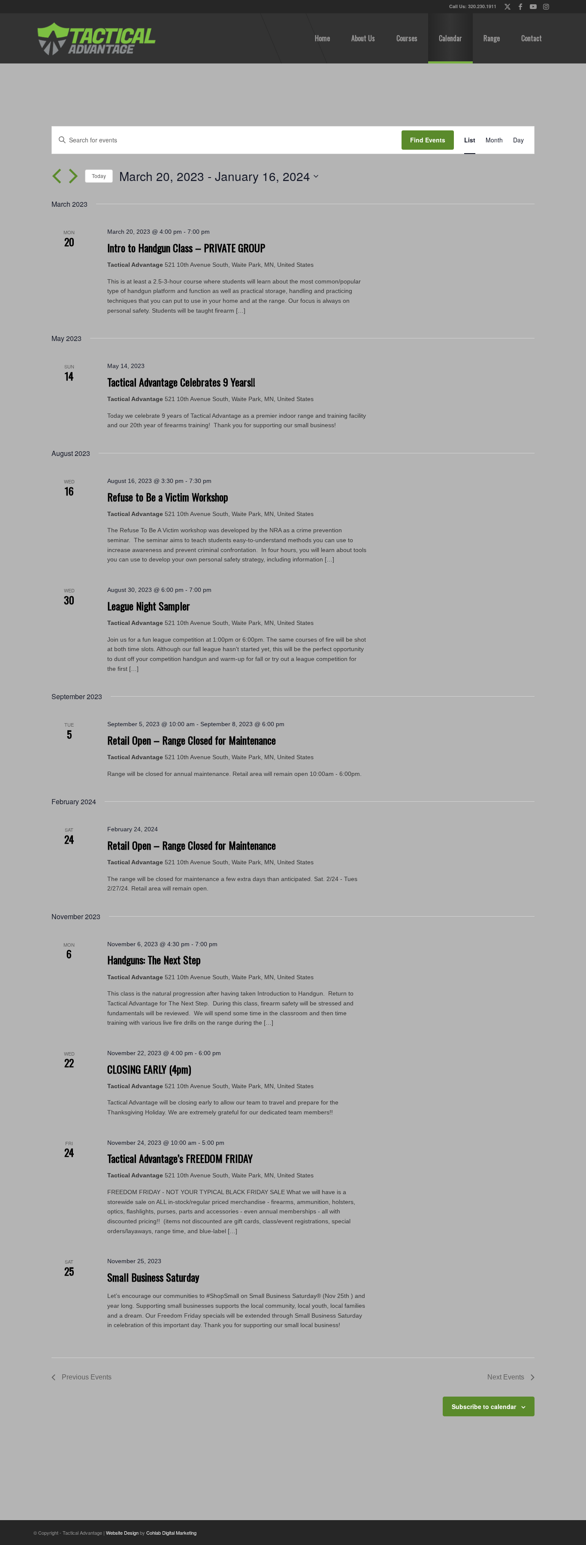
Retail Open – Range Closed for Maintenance (191, 740)
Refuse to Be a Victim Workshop (167, 496)
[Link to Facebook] (520, 6)
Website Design (122, 1532)
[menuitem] (322, 38)
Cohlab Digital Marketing (171, 1532)
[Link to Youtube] (533, 6)
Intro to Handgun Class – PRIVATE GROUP (186, 247)
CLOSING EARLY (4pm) (149, 1069)
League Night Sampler (148, 605)
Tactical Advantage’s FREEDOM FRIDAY (180, 1158)
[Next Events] (73, 176)
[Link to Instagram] (546, 6)
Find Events (427, 140)
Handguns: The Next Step (154, 959)
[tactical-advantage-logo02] (96, 38)
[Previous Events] (56, 176)
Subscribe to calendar (484, 1406)
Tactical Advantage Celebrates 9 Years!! (181, 381)
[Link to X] (507, 6)
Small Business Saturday (153, 1277)
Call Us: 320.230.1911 (472, 6)
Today (99, 175)
